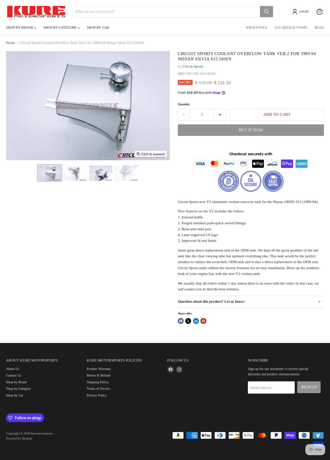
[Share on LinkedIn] (196, 321)
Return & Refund (98, 375)
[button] (49, 173)
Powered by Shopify (19, 438)
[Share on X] (188, 321)
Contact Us (13, 375)
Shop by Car (14, 395)
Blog (319, 27)
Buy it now (251, 130)
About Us (12, 369)
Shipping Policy (98, 382)
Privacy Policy (97, 395)
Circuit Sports (193, 66)
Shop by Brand (20, 27)
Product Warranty (99, 369)
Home (10, 43)
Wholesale (256, 27)
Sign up (309, 387)
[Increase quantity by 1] (220, 115)
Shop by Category (60, 27)
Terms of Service (98, 388)
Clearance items (291, 27)
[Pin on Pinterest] (203, 321)
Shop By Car (98, 27)
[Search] (266, 11)
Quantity (184, 104)
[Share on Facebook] (181, 321)
